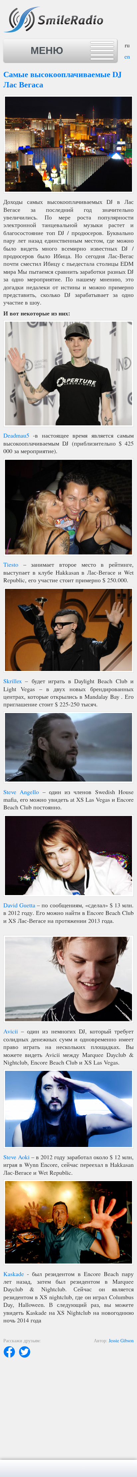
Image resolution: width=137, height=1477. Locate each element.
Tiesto (10, 564)
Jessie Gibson (121, 1340)
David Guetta (19, 905)
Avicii (10, 1031)
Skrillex (12, 681)
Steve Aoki (16, 1157)
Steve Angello (21, 792)
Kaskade (13, 1274)
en (127, 56)
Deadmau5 (16, 435)
